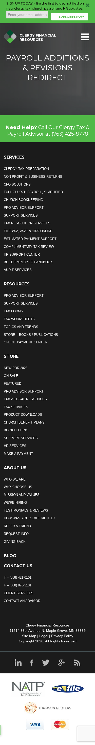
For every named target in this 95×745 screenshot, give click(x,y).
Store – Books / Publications (31, 335)
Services (14, 157)
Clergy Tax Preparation (26, 169)
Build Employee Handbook (28, 262)
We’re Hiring (15, 502)
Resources (17, 284)
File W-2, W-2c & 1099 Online (28, 231)
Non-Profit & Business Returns (33, 176)
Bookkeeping (16, 430)
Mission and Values (22, 495)
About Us (15, 467)
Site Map (29, 636)
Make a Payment (18, 454)
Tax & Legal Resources (25, 399)
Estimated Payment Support (30, 239)
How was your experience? (29, 518)
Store (11, 356)
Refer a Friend (17, 526)
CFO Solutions (17, 184)
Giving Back (15, 542)
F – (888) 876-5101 (17, 585)
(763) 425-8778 (70, 134)
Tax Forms (13, 311)
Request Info (16, 534)
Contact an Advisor (22, 601)
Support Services (21, 215)
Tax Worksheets (19, 319)
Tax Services (16, 407)
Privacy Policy (62, 636)
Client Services (18, 593)
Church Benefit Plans (24, 422)
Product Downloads (23, 414)
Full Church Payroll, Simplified (33, 192)
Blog (10, 555)
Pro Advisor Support (24, 208)
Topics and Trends (21, 327)
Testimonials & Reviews (26, 510)
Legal (43, 636)
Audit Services (18, 270)
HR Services (15, 446)
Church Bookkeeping (23, 200)
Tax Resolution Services (27, 223)
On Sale (11, 376)
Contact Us (18, 565)
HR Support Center (22, 254)
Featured (12, 383)
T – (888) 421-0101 (17, 577)
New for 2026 (15, 368)
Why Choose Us (18, 487)
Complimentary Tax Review (29, 247)
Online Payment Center (25, 342)
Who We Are (15, 479)
